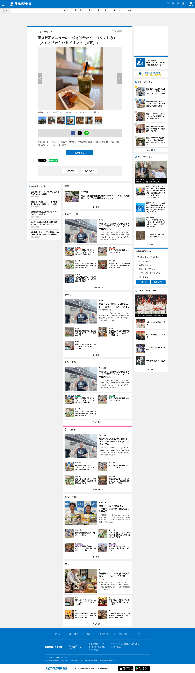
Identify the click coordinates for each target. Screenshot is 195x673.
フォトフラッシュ (45, 31)
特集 (129, 10)
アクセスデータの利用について (99, 647)
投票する (143, 282)
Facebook (168, 4)
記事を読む (79, 153)
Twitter (173, 4)
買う (90, 10)
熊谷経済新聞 (20, 4)
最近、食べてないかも (148, 269)
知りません (143, 277)
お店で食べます (145, 265)
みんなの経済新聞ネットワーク (56, 668)
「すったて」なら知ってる (150, 273)
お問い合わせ (117, 647)
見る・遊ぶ (79, 10)
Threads (183, 4)
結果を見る (158, 282)
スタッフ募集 (93, 650)
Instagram (178, 4)
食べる (66, 10)
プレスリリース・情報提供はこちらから (126, 644)
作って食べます (145, 261)
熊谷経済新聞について (96, 644)
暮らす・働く (103, 10)
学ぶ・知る (118, 10)
